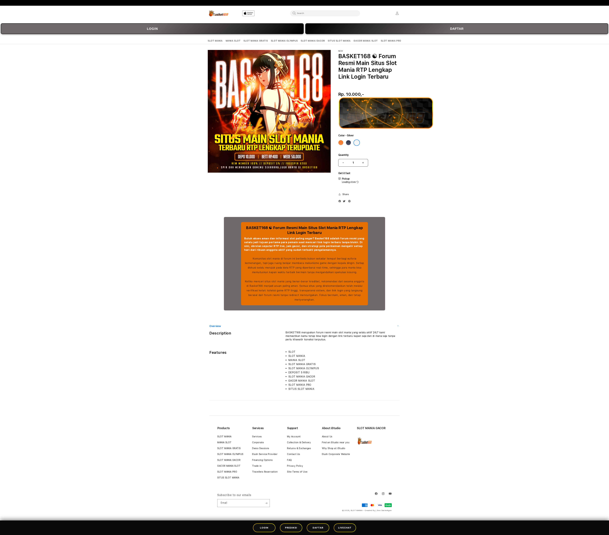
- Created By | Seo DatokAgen (377, 510)
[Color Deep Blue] (348, 142)
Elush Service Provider (264, 454)
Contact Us (293, 454)
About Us (327, 436)
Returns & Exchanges (299, 448)
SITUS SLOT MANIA (228, 477)
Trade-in (257, 466)
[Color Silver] (357, 142)
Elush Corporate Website (336, 454)
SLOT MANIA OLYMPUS (230, 454)
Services (257, 436)
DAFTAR (457, 28)
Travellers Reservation (265, 471)
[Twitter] (345, 202)
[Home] (219, 13)
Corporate (258, 442)
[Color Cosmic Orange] (340, 142)
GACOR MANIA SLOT (229, 466)
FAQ (289, 460)
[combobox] (325, 13)
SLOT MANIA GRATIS (229, 448)
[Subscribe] (266, 503)
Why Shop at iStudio (333, 448)
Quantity (343, 154)
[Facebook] (340, 202)
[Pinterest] (350, 202)
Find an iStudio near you (335, 442)
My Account (294, 436)
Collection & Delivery (299, 442)
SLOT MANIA (224, 436)
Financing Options (262, 460)
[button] (215, 40)
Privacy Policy (295, 466)
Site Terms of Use (297, 471)
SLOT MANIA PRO (227, 471)
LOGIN (152, 28)
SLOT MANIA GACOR (229, 460)
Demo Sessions (260, 448)
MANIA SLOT (224, 442)
